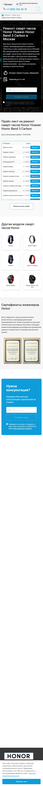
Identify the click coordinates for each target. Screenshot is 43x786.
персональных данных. (22, 428)
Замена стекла (8, 152)
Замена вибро (8, 166)
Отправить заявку (21, 97)
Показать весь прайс (21, 206)
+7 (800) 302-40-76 (16, 9)
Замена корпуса (9, 171)
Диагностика (7, 147)
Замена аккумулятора (11, 176)
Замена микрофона (10, 191)
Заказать (35, 147)
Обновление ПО (8, 162)
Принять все (21, 781)
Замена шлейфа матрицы (12, 186)
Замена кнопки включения (12, 195)
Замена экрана (8, 181)
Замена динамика (9, 157)
